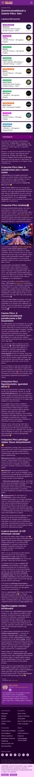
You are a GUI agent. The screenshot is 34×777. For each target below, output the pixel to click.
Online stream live (23, 733)
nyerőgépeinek (18, 283)
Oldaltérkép (4, 741)
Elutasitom (13, 774)
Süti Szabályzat (6, 733)
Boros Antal (14, 680)
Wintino (3, 724)
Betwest (3, 718)
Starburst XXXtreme (23, 716)
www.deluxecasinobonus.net (21, 687)
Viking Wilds (21, 718)
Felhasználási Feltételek (8, 731)
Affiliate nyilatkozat (6, 736)
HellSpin (3, 716)
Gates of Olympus (23, 724)
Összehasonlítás (6, 746)
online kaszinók (24, 216)
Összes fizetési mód (7, 743)
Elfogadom (5, 774)
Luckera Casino (6, 721)
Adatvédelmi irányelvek (8, 738)
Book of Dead (22, 713)
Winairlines (4, 713)
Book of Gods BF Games (25, 721)
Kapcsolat (20, 736)
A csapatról (21, 731)
